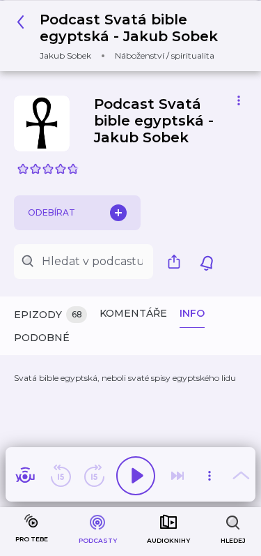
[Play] (135, 475)
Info (192, 313)
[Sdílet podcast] (177, 261)
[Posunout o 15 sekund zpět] (60, 476)
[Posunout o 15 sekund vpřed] (94, 476)
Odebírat (51, 212)
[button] (125, 36)
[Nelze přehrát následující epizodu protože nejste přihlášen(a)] (177, 476)
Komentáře (133, 313)
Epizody (48, 314)
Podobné (42, 337)
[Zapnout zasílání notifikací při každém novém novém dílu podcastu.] (206, 261)
